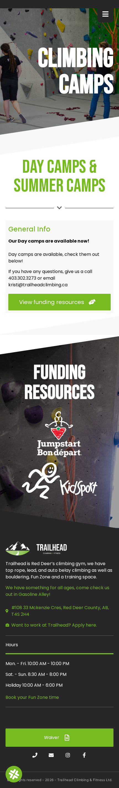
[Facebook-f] (84, 755)
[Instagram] (67, 755)
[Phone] (34, 755)
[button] (105, 14)
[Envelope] (51, 755)
